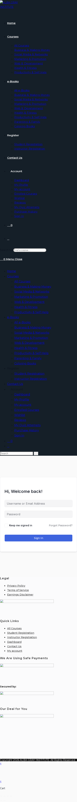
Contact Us (15, 384)
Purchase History (26, 430)
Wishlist (19, 415)
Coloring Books (25, 363)
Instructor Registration (30, 378)
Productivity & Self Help (31, 312)
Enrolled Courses (26, 410)
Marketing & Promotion (31, 296)
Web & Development (29, 302)
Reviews (20, 420)
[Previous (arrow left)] (1, 800)
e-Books (13, 317)
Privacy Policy (16, 585)
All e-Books (22, 322)
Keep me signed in (20, 525)
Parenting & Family (28, 358)
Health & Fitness (25, 307)
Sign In (19, 435)
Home (11, 271)
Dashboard (22, 394)
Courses (13, 276)
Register (13, 368)
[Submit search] (36, 453)
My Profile (21, 399)
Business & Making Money (32, 286)
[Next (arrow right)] (4, 800)
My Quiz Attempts (27, 425)
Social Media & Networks (31, 291)
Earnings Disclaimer (20, 594)
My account (22, 404)
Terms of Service (18, 590)
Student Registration (29, 373)
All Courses (22, 281)
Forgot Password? (61, 525)
